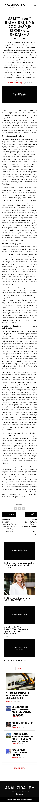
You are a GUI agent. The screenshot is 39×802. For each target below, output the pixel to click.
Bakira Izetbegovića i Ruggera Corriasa (19, 314)
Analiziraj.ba (9, 701)
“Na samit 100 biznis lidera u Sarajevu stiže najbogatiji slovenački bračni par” (19, 293)
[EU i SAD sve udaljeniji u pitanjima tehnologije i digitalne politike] (20, 681)
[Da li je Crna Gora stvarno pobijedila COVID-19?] (19, 584)
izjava (4, 450)
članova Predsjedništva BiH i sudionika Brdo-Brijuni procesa (19, 456)
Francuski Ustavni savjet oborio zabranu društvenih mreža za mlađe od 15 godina (22, 737)
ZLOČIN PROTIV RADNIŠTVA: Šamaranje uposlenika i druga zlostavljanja (16, 630)
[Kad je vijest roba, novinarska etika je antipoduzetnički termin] (19, 551)
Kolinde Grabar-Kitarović (19, 307)
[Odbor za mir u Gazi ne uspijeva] (8, 724)
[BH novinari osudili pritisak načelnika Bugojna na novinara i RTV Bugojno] (8, 708)
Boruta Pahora (31, 310)
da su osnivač (22, 174)
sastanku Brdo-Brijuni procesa (19, 348)
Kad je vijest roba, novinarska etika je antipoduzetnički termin (19, 565)
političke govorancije (9, 382)
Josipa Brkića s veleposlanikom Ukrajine (19, 462)
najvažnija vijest (7, 397)
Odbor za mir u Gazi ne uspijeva (22, 724)
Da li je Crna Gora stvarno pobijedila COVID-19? (17, 599)
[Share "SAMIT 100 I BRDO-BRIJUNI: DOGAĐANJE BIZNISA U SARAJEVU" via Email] (24, 509)
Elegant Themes (16, 799)
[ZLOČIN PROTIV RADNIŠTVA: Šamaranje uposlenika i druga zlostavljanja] (19, 615)
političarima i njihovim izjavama (14, 445)
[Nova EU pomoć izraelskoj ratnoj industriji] (8, 751)
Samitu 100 (30, 346)
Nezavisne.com (7, 409)
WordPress (29, 799)
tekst (21, 320)
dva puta (19, 310)
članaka (30, 139)
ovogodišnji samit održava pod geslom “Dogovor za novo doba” (19, 190)
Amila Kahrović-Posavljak (15, 82)
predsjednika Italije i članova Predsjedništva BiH (19, 316)
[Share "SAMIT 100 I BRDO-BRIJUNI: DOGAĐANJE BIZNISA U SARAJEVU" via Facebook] (16, 509)
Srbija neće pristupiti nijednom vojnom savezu (19, 391)
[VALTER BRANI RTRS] (19, 648)
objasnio (25, 227)
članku (10, 249)
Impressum (19, 794)
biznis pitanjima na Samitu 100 (25, 377)
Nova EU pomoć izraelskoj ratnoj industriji (20, 752)
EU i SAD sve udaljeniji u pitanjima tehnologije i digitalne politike (17, 695)
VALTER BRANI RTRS (15, 660)
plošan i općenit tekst (10, 438)
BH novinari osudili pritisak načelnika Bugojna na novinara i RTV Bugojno (22, 710)
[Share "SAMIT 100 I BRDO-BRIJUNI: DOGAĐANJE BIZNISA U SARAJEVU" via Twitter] (20, 509)
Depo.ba (21, 200)
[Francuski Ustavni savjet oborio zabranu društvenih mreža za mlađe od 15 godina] (8, 735)
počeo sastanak (31, 450)
